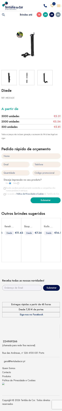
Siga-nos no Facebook (31, 314)
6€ (58, 14)
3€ (51, 14)
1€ (39, 14)
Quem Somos (8, 368)
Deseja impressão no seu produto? (23, 180)
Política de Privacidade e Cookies (30, 193)
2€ (45, 14)
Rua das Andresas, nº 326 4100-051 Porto (23, 353)
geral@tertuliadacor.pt (14, 361)
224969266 (10, 341)
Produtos (6, 376)
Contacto (6, 372)
